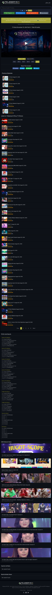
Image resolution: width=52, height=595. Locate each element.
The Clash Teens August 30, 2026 (15, 159)
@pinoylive (12, 18)
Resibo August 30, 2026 (13, 230)
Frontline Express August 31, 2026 (15, 119)
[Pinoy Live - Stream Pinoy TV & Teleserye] (11, 3)
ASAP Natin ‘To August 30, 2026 (15, 178)
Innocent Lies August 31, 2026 (14, 126)
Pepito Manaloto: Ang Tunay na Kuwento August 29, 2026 (20, 289)
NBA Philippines (10, 13)
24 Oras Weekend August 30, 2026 (15, 172)
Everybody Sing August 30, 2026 (15, 139)
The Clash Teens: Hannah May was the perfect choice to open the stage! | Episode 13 (19, 559)
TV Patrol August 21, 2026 (14, 77)
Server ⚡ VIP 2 (30, 58)
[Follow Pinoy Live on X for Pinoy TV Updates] (23, 593)
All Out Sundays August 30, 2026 (15, 243)
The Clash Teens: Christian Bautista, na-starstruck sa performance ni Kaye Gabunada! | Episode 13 (22, 529)
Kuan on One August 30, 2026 (14, 211)
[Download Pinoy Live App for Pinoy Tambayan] (28, 593)
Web (21, 10)
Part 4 (28, 61)
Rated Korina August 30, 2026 (14, 198)
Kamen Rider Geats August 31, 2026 (15, 132)
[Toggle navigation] (49, 3)
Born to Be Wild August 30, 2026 (15, 256)
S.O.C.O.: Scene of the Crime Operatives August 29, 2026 (20, 322)
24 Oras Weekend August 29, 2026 (15, 315)
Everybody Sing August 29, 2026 (15, 270)
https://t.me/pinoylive (26, 21)
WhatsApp (29, 68)
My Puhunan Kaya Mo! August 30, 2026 (16, 204)
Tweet (23, 68)
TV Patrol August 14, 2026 (14, 110)
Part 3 (23, 61)
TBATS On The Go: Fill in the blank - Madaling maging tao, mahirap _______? (17, 499)
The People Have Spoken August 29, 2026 (17, 296)
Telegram (37, 68)
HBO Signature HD (33, 13)
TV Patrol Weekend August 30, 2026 (15, 191)
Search (30, 10)
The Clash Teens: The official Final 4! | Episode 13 (12, 514)
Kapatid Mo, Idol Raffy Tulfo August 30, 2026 (17, 185)
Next (34, 328)
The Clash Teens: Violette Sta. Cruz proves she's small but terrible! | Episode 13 (18, 544)
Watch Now (11, 78)
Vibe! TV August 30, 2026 (13, 224)
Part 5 (33, 61)
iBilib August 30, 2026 (12, 250)
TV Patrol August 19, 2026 (14, 83)
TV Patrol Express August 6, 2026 (16, 90)
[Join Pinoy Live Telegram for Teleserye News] (26, 593)
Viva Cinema (21, 13)
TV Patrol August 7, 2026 (14, 96)
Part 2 (19, 61)
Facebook (16, 68)
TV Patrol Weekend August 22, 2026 (16, 103)
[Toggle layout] (46, 3)
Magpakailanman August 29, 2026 (15, 276)
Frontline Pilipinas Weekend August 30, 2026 (17, 217)
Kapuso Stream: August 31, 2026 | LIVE (10, 469)
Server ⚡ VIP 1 (21, 58)
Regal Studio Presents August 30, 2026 (16, 237)
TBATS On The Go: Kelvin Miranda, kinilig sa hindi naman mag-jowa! (16, 484)
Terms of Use (29, 590)
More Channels (44, 13)
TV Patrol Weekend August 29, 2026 (15, 309)
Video (25, 10)
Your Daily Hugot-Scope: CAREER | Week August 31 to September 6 (16, 455)
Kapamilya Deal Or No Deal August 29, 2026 (17, 283)
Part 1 (14, 61)
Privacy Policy (23, 590)
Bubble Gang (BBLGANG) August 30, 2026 (17, 165)
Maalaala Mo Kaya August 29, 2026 (15, 263)
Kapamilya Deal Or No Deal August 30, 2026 (17, 152)
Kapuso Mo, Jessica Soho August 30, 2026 (17, 145)
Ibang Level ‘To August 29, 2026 (15, 302)
